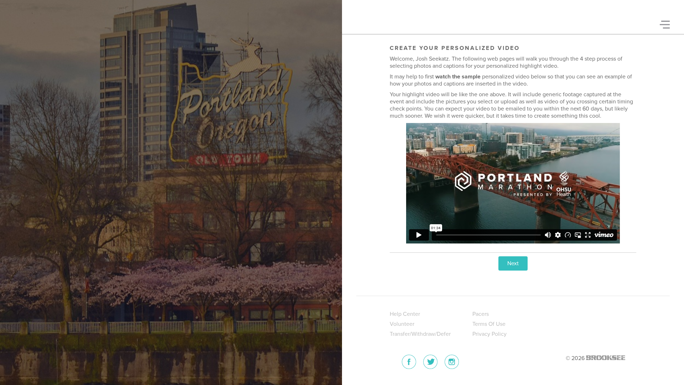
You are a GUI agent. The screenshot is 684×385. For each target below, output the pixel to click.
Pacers (480, 314)
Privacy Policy (489, 334)
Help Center (405, 314)
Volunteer (402, 324)
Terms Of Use (489, 324)
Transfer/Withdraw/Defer (420, 334)
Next (513, 263)
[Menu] (664, 24)
